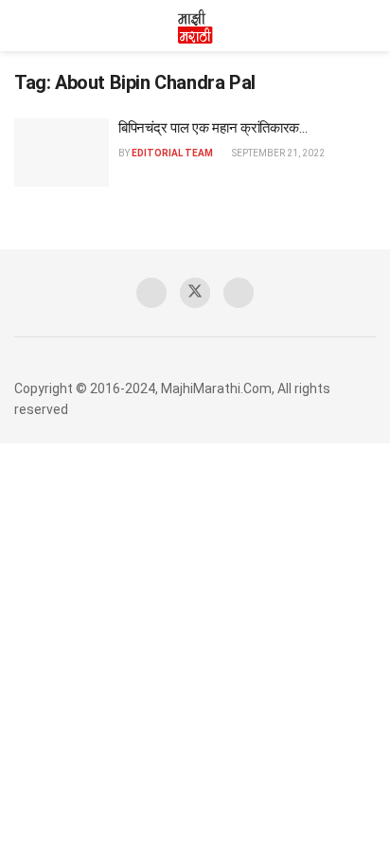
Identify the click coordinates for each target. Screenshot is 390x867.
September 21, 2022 (277, 153)
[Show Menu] (22, 25)
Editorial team (172, 153)
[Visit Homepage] (195, 26)
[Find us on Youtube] (238, 293)
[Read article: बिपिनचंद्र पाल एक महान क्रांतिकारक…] (61, 152)
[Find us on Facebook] (151, 293)
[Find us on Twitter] (195, 293)
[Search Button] (368, 25)
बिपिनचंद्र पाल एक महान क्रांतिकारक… (213, 127)
